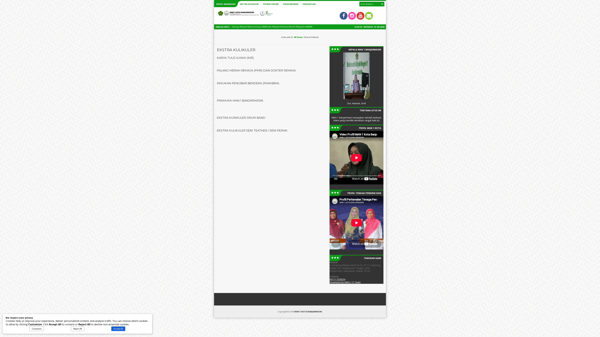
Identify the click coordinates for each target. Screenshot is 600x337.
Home (299, 37)
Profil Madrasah (225, 4)
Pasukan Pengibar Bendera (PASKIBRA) (248, 83)
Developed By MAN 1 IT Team (345, 282)
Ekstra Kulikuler (249, 4)
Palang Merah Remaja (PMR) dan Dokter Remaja (256, 70)
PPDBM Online (271, 4)
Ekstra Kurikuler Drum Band (241, 118)
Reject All (77, 329)
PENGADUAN (309, 4)
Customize (37, 329)
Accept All (118, 329)
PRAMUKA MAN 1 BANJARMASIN (240, 100)
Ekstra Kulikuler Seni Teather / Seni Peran (252, 130)
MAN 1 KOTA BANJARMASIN (308, 311)
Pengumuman (290, 4)
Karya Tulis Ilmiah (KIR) (235, 58)
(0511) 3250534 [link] (337, 279)
